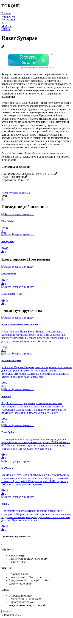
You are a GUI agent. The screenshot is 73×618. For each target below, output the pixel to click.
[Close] (2, 544)
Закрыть (7, 611)
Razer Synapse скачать (14, 192)
